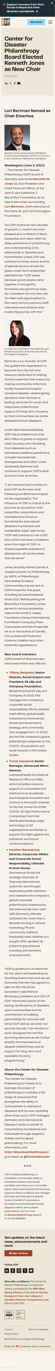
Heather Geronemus (24, 849)
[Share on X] (25, 1270)
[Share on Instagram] (19, 1270)
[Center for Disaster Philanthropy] (5, 22)
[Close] (51, 3)
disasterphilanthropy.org (22, 1215)
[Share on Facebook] (14, 83)
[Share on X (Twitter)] (10, 83)
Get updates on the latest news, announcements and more (25, 1241)
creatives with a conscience (36, 1346)
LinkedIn (20, 1218)
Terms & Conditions (38, 1330)
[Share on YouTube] (31, 1270)
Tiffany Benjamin (21, 672)
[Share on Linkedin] (6, 83)
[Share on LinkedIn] (6, 1270)
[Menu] (50, 22)
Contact (8, 1330)
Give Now (36, 22)
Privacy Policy (11, 1334)
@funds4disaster (37, 1156)
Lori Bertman (14, 206)
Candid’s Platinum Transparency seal (26, 1300)
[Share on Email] (19, 83)
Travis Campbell (21, 761)
